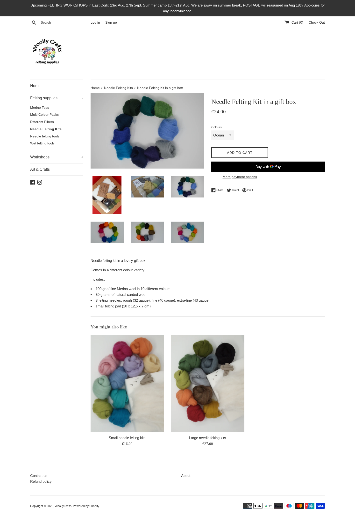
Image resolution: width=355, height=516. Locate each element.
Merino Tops (39, 107)
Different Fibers (42, 122)
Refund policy (41, 481)
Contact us (38, 476)
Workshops (56, 157)
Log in (95, 22)
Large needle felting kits (207, 437)
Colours (216, 127)
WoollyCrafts (63, 506)
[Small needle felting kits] (127, 383)
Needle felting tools (44, 136)
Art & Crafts (40, 169)
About (185, 476)
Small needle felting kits (127, 437)
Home (35, 86)
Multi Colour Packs (44, 114)
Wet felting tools (42, 143)
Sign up (111, 22)
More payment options (240, 177)
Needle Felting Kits (46, 129)
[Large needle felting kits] (207, 383)
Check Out (317, 22)
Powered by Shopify (86, 506)
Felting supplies (56, 98)
